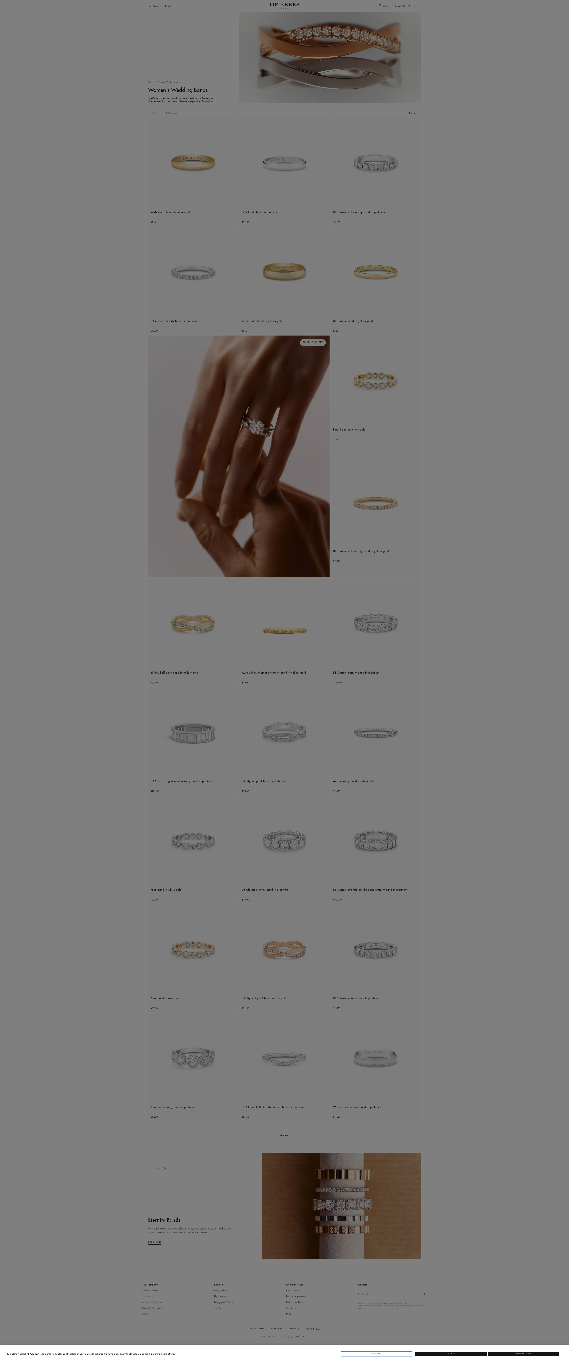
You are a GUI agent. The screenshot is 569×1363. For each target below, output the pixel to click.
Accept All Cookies (524, 1354)
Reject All (451, 1354)
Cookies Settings (376, 1354)
